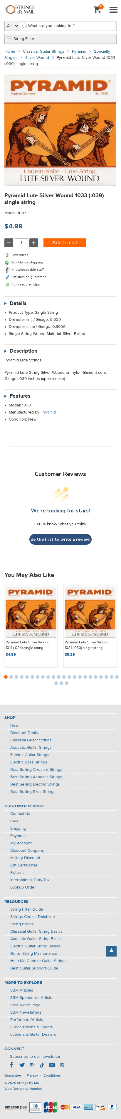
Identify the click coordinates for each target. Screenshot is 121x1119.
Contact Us (20, 814)
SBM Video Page (25, 1005)
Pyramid (79, 51)
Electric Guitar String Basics (35, 946)
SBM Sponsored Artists (31, 998)
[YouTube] (52, 1065)
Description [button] (23, 351)
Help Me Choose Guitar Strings (38, 961)
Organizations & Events (31, 1027)
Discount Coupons (27, 851)
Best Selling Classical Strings (36, 770)
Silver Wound (37, 58)
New (14, 725)
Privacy (32, 1076)
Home (9, 51)
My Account (21, 843)
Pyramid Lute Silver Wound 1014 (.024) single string (27, 645)
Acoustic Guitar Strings (31, 748)
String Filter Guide (26, 909)
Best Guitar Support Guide (34, 968)
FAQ (14, 821)
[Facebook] (12, 1065)
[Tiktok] (42, 1065)
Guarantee (12, 1076)
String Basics (22, 924)
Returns (17, 873)
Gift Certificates (24, 865)
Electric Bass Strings (28, 762)
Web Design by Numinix (23, 1089)
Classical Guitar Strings (43, 51)
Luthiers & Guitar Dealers (33, 1034)
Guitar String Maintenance (33, 954)
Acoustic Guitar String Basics (36, 939)
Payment (18, 836)
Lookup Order (23, 887)
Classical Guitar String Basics (36, 931)
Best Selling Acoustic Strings (36, 777)
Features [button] (20, 396)
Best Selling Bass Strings (33, 792)
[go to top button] (111, 951)
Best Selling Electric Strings (35, 784)
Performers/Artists (26, 1020)
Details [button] (18, 303)
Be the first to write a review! (60, 539)
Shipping (18, 828)
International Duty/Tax (30, 880)
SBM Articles (21, 990)
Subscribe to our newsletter (35, 1057)
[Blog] (62, 1065)
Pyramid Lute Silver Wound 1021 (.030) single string (86, 645)
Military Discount (25, 858)
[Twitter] (22, 1065)
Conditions (52, 1076)
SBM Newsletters (25, 1012)
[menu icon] (113, 10)
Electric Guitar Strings (29, 755)
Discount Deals (24, 733)
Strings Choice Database (32, 917)
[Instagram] (32, 1065)
